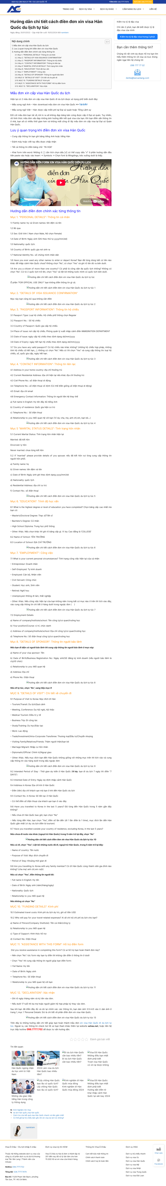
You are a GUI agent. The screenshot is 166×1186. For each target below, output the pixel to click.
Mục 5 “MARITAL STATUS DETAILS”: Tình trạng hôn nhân (40, 66)
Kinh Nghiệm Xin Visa (22, 1110)
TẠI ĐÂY (83, 104)
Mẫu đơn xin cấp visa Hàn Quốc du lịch (31, 45)
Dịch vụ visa (85, 9)
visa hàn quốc (33, 1113)
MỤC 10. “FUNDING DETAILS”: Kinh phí (34, 80)
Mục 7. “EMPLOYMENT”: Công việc (32, 72)
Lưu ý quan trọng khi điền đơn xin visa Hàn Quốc (36, 48)
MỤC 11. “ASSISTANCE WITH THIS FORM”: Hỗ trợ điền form (41, 83)
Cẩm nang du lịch (131, 9)
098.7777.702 (146, 2)
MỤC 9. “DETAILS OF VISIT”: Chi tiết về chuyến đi (37, 77)
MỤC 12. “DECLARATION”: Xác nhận (33, 86)
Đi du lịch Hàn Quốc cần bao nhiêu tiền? (72, 1060)
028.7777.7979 (123, 2)
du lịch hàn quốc (20, 1113)
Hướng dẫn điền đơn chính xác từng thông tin (34, 52)
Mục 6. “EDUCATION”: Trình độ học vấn (33, 69)
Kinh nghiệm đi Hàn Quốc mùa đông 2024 (73, 1088)
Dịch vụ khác (107, 9)
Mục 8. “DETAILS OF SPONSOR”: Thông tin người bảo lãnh (41, 75)
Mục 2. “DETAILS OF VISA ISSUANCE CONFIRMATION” (40, 58)
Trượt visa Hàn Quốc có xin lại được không (98, 1063)
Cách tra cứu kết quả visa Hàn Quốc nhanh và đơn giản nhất (38, 1115)
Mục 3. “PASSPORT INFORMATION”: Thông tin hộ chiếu (40, 60)
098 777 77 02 (137, 65)
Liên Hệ (153, 9)
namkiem (30, 1127)
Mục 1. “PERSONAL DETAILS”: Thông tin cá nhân (36, 55)
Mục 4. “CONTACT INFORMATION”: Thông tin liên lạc (39, 63)
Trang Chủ (68, 9)
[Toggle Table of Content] (106, 42)
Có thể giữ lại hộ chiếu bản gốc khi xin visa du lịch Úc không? (38, 1118)
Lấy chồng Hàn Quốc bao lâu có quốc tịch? (47, 1088)
